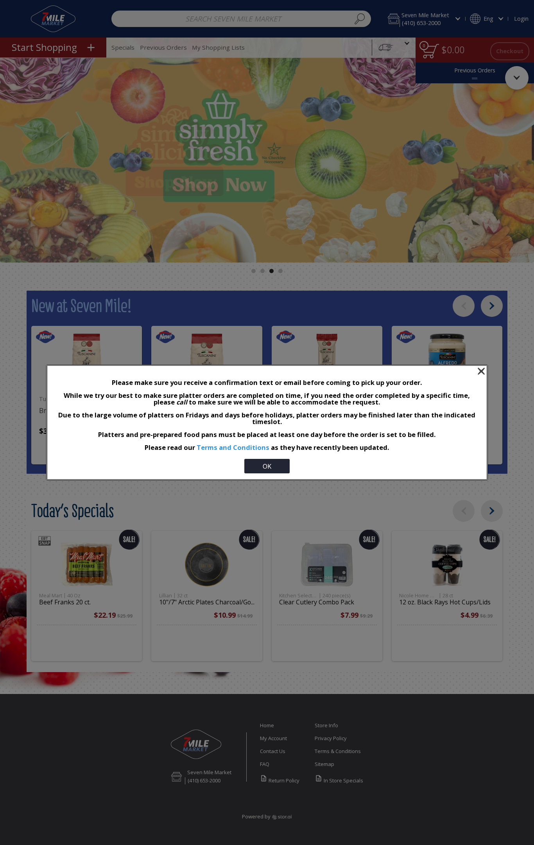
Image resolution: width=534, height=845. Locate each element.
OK (267, 466)
